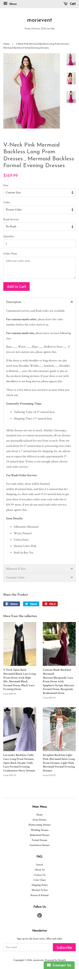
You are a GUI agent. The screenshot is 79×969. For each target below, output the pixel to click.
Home (6, 43)
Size (5, 185)
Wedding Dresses (39, 830)
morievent (39, 20)
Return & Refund (39, 895)
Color (6, 202)
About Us (40, 869)
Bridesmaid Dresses (39, 835)
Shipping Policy (40, 885)
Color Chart (39, 880)
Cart (72, 3)
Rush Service (11, 219)
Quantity (8, 236)
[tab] (39, 301)
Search (39, 864)
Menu (13, 4)
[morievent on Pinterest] (39, 916)
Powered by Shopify (55, 960)
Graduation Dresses (39, 845)
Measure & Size (40, 890)
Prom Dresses (39, 819)
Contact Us (39, 875)
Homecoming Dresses (39, 824)
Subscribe (64, 948)
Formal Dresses (39, 840)
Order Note (10, 254)
